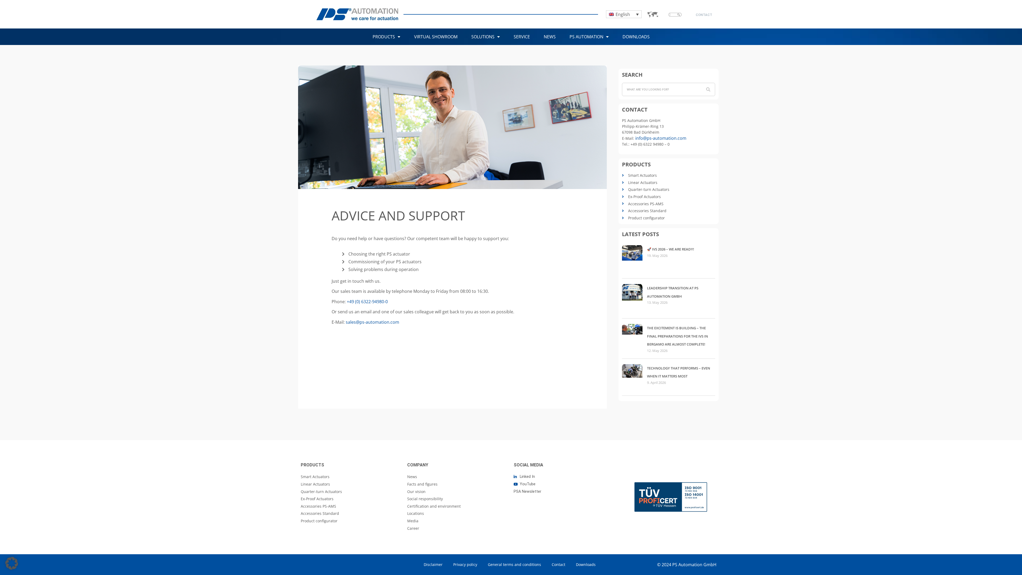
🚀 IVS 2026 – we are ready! (670, 249)
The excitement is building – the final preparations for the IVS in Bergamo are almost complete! (677, 336)
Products (384, 37)
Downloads (636, 37)
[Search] (708, 89)
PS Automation (586, 37)
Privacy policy (465, 564)
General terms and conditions (514, 564)
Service (522, 37)
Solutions (482, 37)
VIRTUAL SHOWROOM (436, 37)
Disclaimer (433, 564)
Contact (558, 564)
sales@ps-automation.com (372, 322)
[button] (11, 563)
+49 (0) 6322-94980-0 (367, 302)
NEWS (550, 37)
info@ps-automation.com (660, 138)
